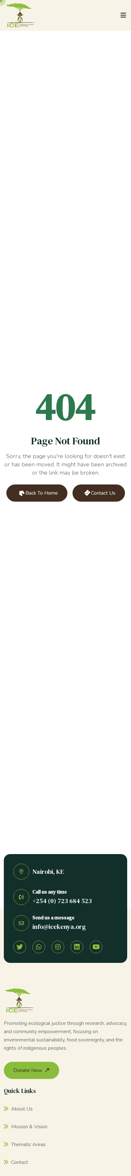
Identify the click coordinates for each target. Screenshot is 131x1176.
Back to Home (41, 493)
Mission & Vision (28, 1126)
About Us (21, 1108)
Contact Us (102, 493)
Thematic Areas (28, 1144)
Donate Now (27, 1070)
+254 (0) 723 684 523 (62, 900)
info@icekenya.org (59, 926)
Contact (19, 1162)
